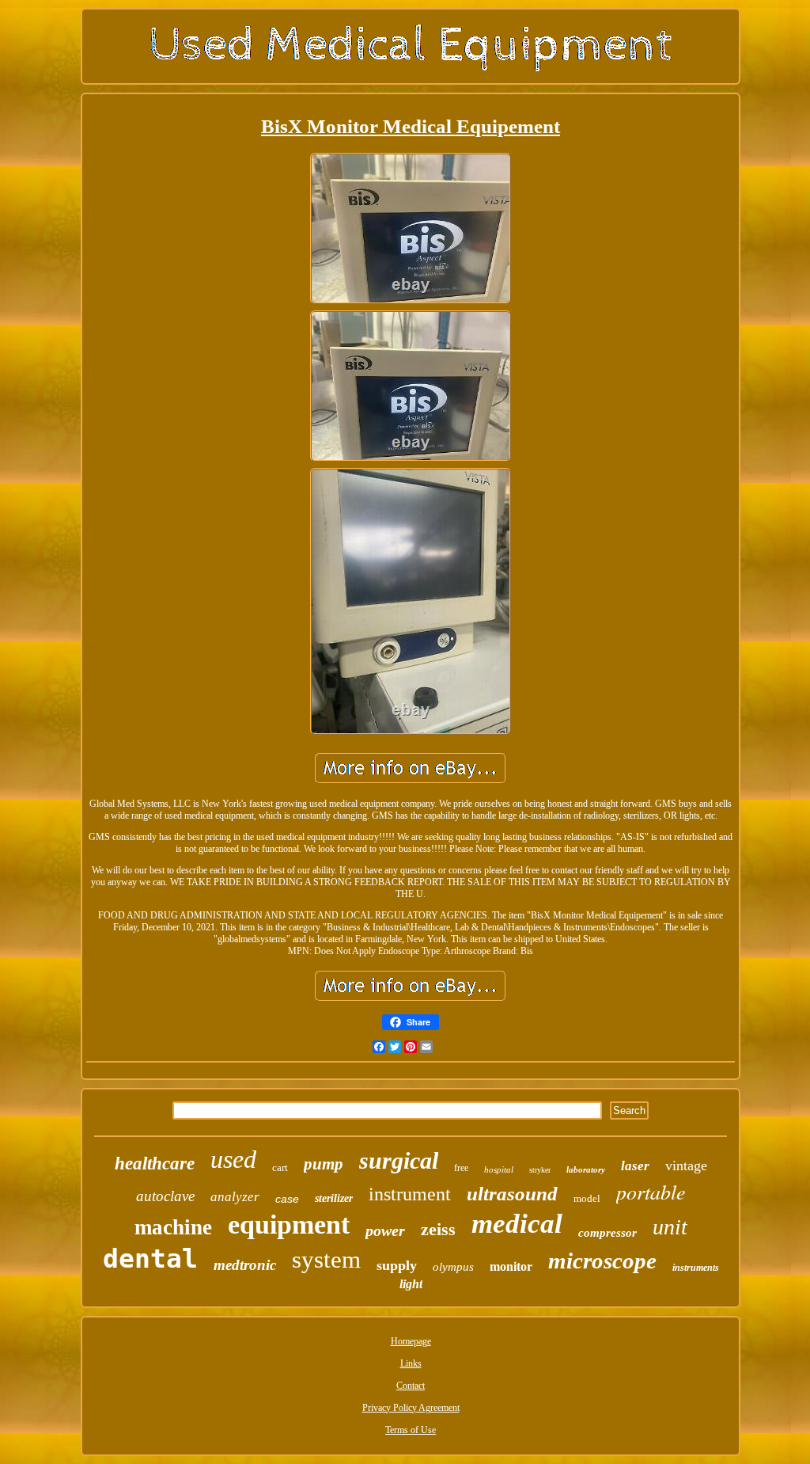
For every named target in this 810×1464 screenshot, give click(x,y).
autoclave (165, 1196)
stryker (540, 1169)
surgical (398, 1160)
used (233, 1159)
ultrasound (512, 1193)
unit (670, 1227)
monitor (511, 1266)
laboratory (585, 1169)
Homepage (411, 1341)
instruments (695, 1267)
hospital (498, 1169)
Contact (410, 1385)
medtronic (245, 1265)
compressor (607, 1232)
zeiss (438, 1229)
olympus (453, 1267)
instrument (410, 1194)
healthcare (155, 1163)
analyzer (234, 1196)
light (410, 1284)
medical (516, 1223)
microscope (602, 1260)
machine (173, 1227)
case (287, 1198)
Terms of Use (410, 1429)
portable (651, 1191)
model (586, 1198)
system (326, 1259)
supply (397, 1265)
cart (280, 1167)
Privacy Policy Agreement (411, 1407)
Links (411, 1363)
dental (150, 1258)
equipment (289, 1224)
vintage (686, 1165)
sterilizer (334, 1198)
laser (635, 1165)
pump (323, 1163)
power (385, 1230)
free (461, 1167)
